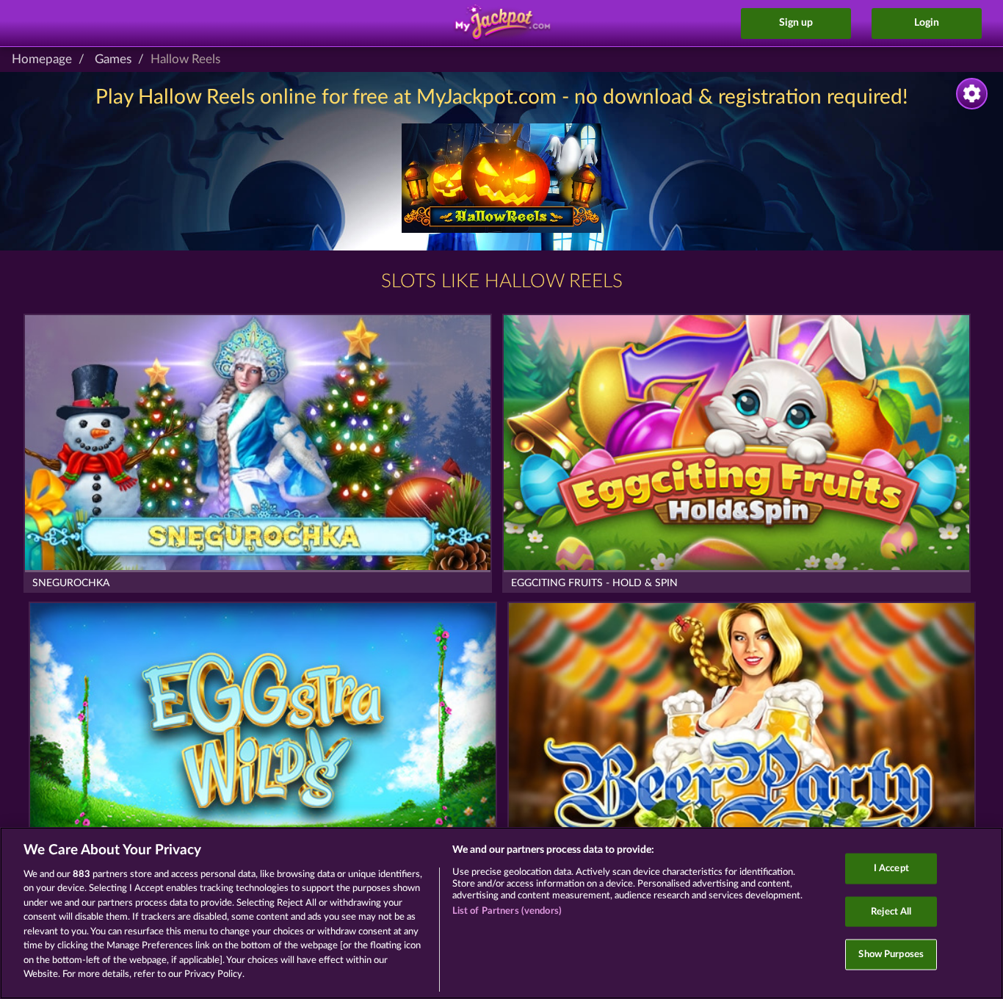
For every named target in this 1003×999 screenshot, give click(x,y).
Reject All (891, 911)
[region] (501, 913)
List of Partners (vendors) (507, 911)
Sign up (796, 23)
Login (926, 23)
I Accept (891, 868)
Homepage (42, 59)
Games (113, 59)
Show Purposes (891, 954)
